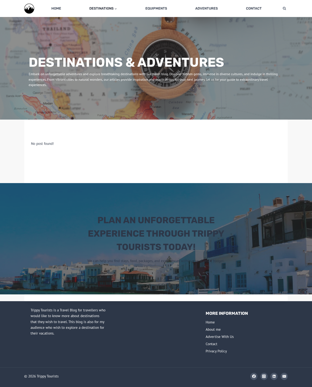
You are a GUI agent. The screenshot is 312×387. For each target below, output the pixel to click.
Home (56, 8)
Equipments (156, 8)
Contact (254, 8)
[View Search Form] (284, 8)
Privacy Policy (216, 351)
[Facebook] (253, 376)
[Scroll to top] (293, 377)
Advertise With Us (220, 336)
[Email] (284, 376)
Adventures (206, 8)
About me (213, 329)
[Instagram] (264, 376)
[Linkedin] (274, 376)
